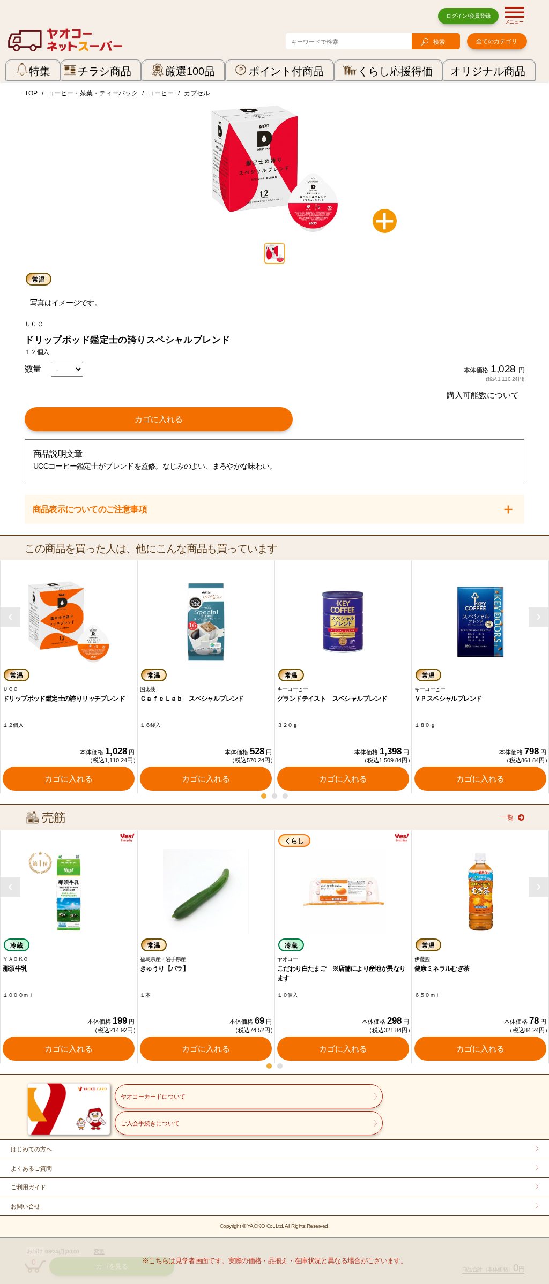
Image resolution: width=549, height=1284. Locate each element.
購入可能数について (483, 395)
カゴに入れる (159, 419)
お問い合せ (25, 1206)
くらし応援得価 (395, 71)
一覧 (507, 817)
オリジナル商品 (487, 71)
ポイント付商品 (286, 71)
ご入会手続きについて (150, 1123)
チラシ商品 (104, 71)
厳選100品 (190, 71)
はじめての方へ (31, 1149)
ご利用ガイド (28, 1187)
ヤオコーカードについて (153, 1096)
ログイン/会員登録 (468, 16)
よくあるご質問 (31, 1168)
